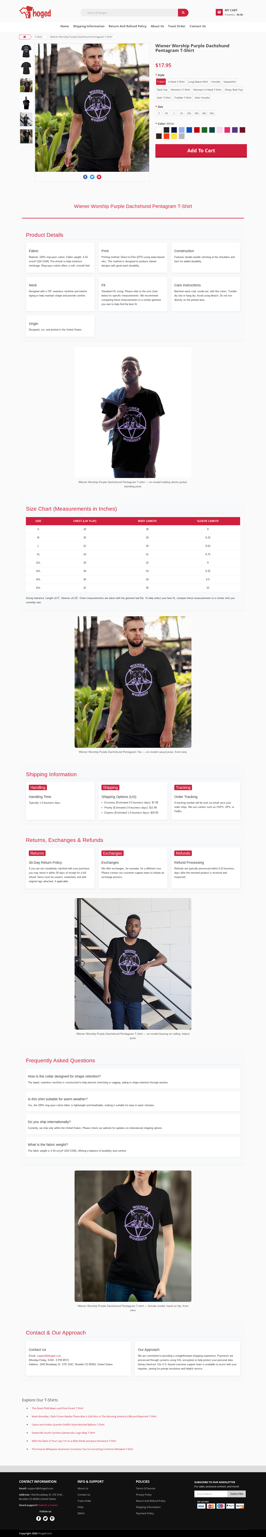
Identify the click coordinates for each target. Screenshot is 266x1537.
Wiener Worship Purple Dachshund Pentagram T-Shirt (81, 37)
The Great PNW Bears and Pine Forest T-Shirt (57, 1408)
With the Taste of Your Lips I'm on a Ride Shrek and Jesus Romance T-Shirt (74, 1441)
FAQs (81, 1507)
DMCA (81, 1513)
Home (64, 26)
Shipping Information (89, 26)
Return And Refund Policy (128, 26)
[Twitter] (92, 177)
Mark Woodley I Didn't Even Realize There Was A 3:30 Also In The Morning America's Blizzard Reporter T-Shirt (94, 1416)
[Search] (183, 13)
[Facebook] (85, 177)
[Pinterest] (99, 177)
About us (157, 26)
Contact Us (198, 26)
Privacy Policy (144, 1494)
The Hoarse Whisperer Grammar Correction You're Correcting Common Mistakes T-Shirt (82, 1449)
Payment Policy (145, 1513)
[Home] (35, 12)
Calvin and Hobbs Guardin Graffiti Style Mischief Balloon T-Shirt (68, 1424)
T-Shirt (38, 37)
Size (160, 107)
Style (161, 75)
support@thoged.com (49, 1355)
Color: (166, 123)
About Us (83, 1488)
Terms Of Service (145, 1488)
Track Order (177, 26)
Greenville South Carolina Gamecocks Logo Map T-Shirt (63, 1432)
